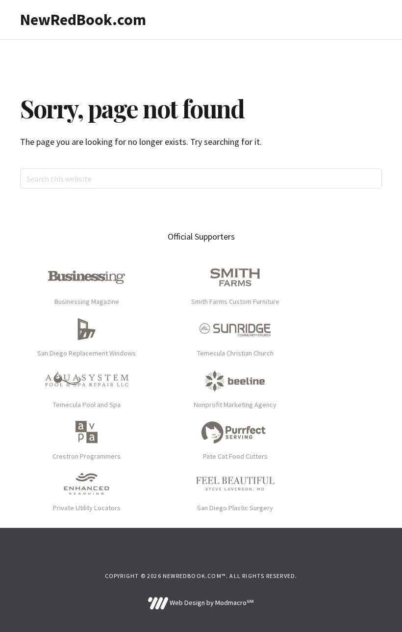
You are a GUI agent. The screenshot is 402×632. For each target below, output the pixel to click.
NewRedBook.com (83, 19)
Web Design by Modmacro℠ (210, 602)
